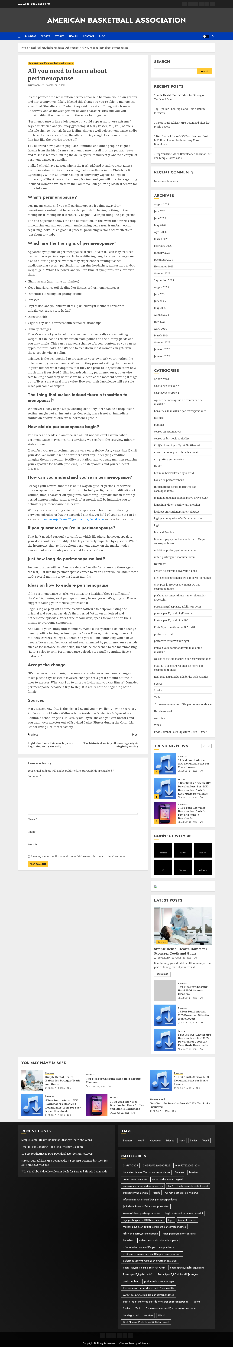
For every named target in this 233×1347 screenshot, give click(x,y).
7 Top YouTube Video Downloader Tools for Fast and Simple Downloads (192, 788)
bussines (159, 424)
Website (33, 844)
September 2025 (164, 280)
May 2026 (160, 225)
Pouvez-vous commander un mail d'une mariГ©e (149, 1288)
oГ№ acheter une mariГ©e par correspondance (182, 578)
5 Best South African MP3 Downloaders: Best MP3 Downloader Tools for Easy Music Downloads (181, 140)
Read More (162, 974)
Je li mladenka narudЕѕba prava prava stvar (181, 497)
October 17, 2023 (57, 85)
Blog (102, 36)
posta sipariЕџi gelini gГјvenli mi (174, 613)
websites (159, 718)
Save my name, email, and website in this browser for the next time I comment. (79, 856)
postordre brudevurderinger (171, 641)
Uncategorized (163, 711)
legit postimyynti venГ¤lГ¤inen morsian (178, 518)
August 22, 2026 (189, 773)
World (158, 725)
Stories (59, 36)
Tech (157, 697)
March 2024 (161, 335)
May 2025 (160, 308)
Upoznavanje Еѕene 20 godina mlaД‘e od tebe (72, 519)
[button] (213, 36)
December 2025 (163, 259)
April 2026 (160, 232)
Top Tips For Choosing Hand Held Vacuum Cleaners (193, 990)
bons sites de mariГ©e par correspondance (180, 411)
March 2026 (161, 239)
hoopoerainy (37, 85)
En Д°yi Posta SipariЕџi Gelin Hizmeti (177, 445)
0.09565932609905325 (167, 386)
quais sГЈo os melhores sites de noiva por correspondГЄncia (155, 1301)
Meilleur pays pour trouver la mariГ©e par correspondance (154, 1227)
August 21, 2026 (161, 1111)
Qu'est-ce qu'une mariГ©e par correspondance (182, 659)
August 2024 (161, 314)
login (157, 525)
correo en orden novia (167, 431)
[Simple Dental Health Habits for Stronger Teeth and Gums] (165, 813)
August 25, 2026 (189, 820)
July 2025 (159, 294)
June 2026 (160, 218)
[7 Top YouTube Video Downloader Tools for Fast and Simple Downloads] (165, 788)
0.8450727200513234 (166, 393)
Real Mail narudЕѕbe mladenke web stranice (51, 63)
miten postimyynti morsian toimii (174, 557)
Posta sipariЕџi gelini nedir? (171, 620)
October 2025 (162, 273)
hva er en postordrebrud (169, 480)
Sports (45, 36)
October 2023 (162, 342)
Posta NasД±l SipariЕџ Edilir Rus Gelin (177, 606)
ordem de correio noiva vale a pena (175, 571)
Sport (182, 1140)
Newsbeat (160, 564)
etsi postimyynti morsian (169, 459)
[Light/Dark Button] (206, 36)
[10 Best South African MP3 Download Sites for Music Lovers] (165, 1015)
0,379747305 (161, 379)
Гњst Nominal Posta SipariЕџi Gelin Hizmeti (180, 732)
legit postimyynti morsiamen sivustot (176, 511)
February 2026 (163, 245)
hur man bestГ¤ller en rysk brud (174, 473)
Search (162, 61)
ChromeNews (126, 1343)
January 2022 (162, 356)
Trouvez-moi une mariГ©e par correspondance (183, 704)
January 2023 (162, 349)
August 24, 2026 (189, 998)
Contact (88, 36)
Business (30, 36)
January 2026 (162, 252)
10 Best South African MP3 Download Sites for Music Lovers (193, 1015)
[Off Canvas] (20, 36)
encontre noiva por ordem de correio (176, 452)
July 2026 (159, 211)
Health (73, 36)
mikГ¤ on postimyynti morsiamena (175, 550)
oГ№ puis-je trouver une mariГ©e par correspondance (152, 1254)
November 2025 (163, 266)
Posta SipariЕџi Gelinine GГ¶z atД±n (176, 627)
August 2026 (161, 204)
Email (32, 831)
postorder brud (163, 634)
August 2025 (161, 287)
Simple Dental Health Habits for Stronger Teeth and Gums (192, 813)
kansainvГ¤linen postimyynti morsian (177, 504)
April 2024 (160, 328)
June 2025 (160, 301)
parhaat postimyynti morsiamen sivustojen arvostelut (150, 1261)
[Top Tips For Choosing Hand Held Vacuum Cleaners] (165, 990)
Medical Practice (164, 532)
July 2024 (159, 321)
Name (32, 819)
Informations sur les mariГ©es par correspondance (150, 1199)
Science (170, 1140)
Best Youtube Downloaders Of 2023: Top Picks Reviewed (180, 1105)
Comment (34, 776)
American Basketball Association (116, 20)
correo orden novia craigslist (171, 438)
